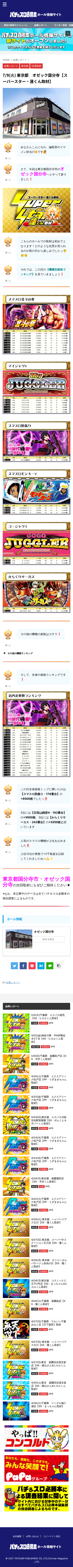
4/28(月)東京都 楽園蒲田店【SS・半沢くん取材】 (47, 1180)
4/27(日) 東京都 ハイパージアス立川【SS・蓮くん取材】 (49, 1343)
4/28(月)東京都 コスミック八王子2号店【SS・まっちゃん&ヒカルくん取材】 (49, 1283)
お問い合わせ (32, 1536)
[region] (36, 39)
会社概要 (17, 1536)
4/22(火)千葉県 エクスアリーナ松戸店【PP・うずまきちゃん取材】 (49, 1202)
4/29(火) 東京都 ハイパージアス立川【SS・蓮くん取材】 (49, 1221)
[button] (36, 39)
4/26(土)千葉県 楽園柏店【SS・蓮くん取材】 (48, 1302)
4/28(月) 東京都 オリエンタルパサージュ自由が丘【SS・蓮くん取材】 (49, 1263)
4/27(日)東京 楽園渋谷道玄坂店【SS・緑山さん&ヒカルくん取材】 (48, 1365)
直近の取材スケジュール (15, 25)
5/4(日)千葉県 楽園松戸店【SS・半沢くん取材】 (48, 1057)
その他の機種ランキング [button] (20, 653)
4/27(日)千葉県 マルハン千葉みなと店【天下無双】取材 (48, 1323)
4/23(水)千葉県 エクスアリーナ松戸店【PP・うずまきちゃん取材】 (49, 1161)
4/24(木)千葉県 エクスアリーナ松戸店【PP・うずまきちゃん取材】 (49, 1140)
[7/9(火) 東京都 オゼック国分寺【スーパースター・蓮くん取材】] (40, 965)
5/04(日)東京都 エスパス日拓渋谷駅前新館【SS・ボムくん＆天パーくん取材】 (49, 1120)
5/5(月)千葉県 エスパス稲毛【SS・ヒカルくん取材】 (48, 1016)
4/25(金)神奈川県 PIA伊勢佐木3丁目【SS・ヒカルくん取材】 (48, 1038)
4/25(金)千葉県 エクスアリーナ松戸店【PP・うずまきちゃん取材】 (49, 1099)
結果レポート (40, 25)
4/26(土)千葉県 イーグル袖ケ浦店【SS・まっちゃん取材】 (48, 1404)
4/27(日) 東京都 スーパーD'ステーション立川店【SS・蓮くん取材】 (49, 1242)
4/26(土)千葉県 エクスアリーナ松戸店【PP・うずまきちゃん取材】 (49, 1079)
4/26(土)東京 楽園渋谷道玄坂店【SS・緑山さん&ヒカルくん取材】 (48, 1385)
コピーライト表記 (51, 1536)
